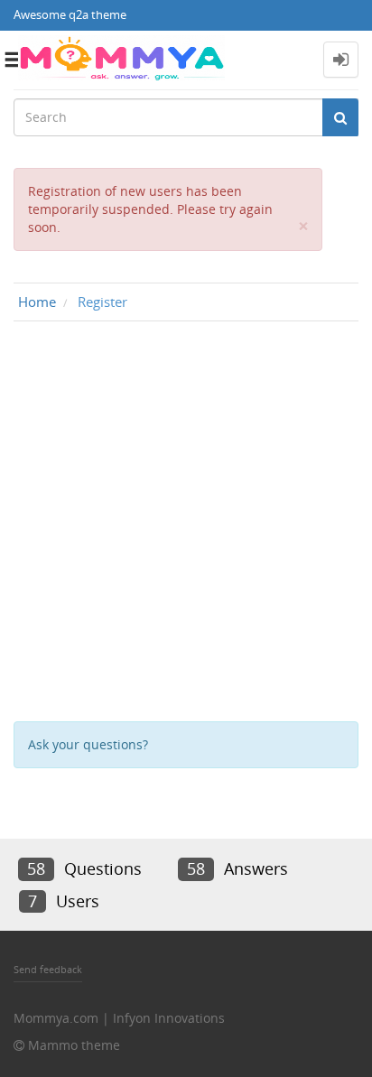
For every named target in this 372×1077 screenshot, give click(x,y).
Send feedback (48, 969)
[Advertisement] (186, 525)
